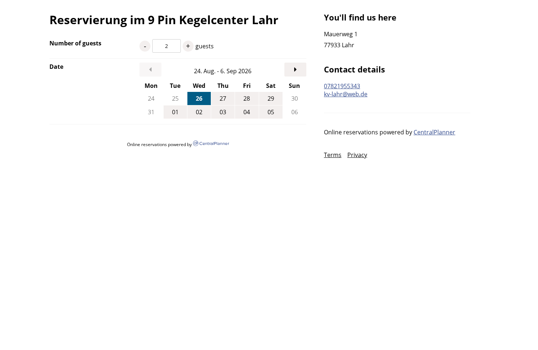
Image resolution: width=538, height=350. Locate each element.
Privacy (357, 155)
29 (271, 98)
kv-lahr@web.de (345, 94)
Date (56, 67)
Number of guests (75, 43)
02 (199, 112)
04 (246, 112)
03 (223, 112)
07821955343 (342, 86)
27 (223, 98)
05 (271, 112)
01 (175, 112)
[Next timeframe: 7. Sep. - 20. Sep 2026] (295, 70)
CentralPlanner (434, 132)
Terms (332, 155)
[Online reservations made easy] (211, 144)
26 (199, 98)
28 (246, 98)
